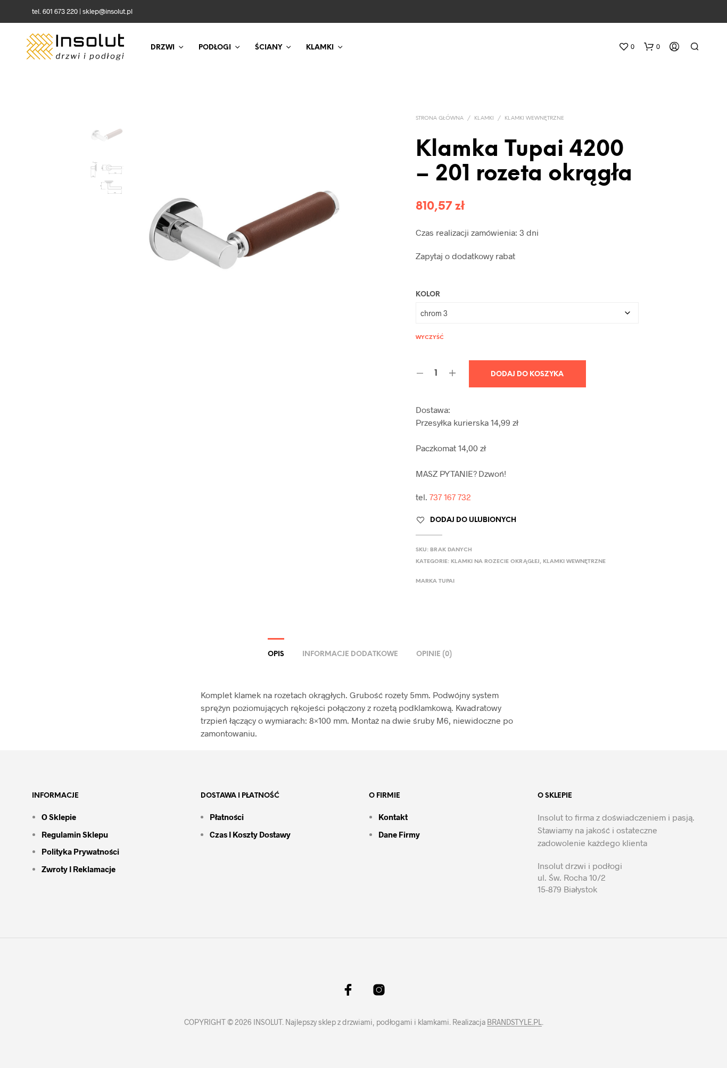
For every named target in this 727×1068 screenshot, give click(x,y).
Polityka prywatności (80, 851)
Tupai (447, 581)
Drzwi (163, 47)
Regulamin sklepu (75, 834)
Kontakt (393, 817)
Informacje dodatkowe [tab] (350, 654)
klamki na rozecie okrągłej (495, 562)
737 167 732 (450, 497)
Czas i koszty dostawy (250, 834)
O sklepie (59, 817)
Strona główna (440, 118)
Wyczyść (430, 338)
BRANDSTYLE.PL (514, 1022)
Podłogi (215, 47)
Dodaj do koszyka (527, 374)
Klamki (320, 47)
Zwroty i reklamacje (78, 869)
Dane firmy (399, 834)
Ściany (268, 47)
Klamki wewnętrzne (534, 118)
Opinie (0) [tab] (434, 654)
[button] (626, 47)
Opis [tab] (276, 654)
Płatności (227, 817)
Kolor (428, 294)
